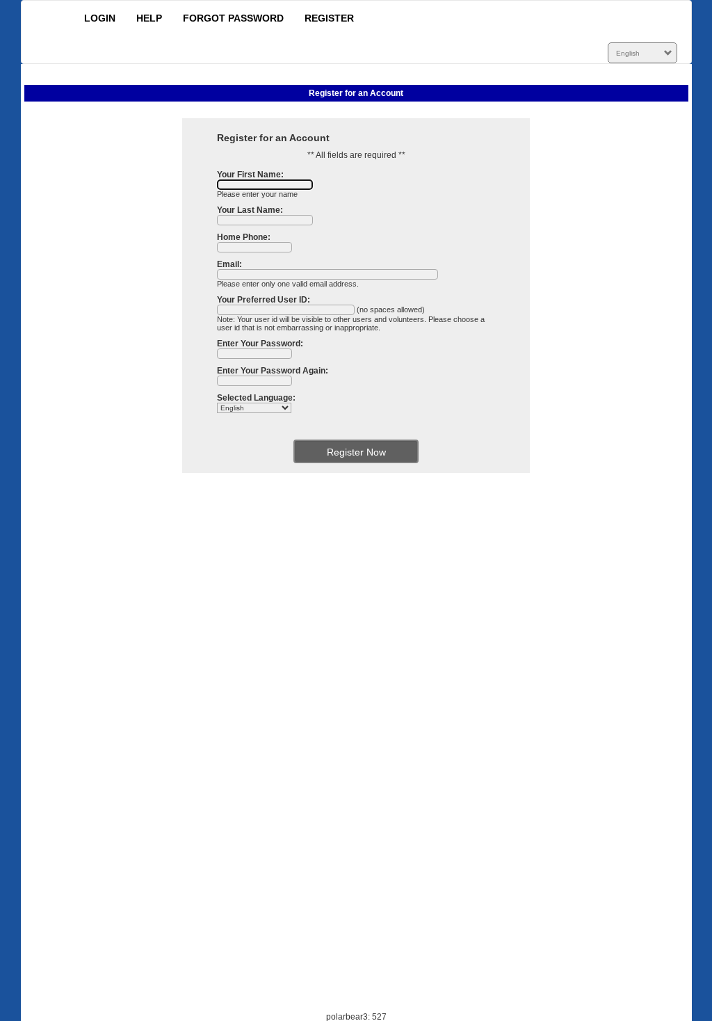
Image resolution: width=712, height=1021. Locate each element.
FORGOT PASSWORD (233, 18)
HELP (149, 18)
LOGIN (99, 18)
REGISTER (329, 18)
